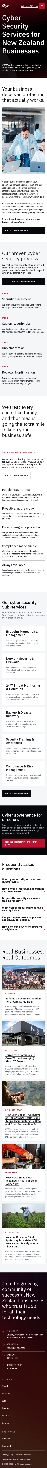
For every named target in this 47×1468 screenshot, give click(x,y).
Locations (6, 1408)
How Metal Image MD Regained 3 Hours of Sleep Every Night (21, 1180)
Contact (6, 1423)
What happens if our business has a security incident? (22, 909)
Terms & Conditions (23, 1455)
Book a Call (12, 1368)
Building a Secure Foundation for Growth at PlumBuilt (23, 1000)
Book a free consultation (16, 230)
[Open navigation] (42, 6)
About (5, 1386)
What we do (7, 1393)
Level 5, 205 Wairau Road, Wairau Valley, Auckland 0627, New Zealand (25, 1336)
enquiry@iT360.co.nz (16, 1348)
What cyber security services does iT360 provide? (22, 880)
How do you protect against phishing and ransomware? (23, 890)
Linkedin (6, 1438)
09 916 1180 (12, 1358)
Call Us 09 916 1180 (29, 6)
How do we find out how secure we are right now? (22, 928)
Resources (7, 1415)
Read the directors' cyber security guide (21, 843)
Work (4, 1401)
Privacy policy (7, 1455)
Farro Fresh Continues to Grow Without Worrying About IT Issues (20, 1058)
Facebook (6, 1446)
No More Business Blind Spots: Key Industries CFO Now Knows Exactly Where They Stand (21, 1241)
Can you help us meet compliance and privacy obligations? (21, 918)
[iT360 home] (5, 6)
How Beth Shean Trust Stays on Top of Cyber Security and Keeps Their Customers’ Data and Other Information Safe (23, 1119)
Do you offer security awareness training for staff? (21, 899)
